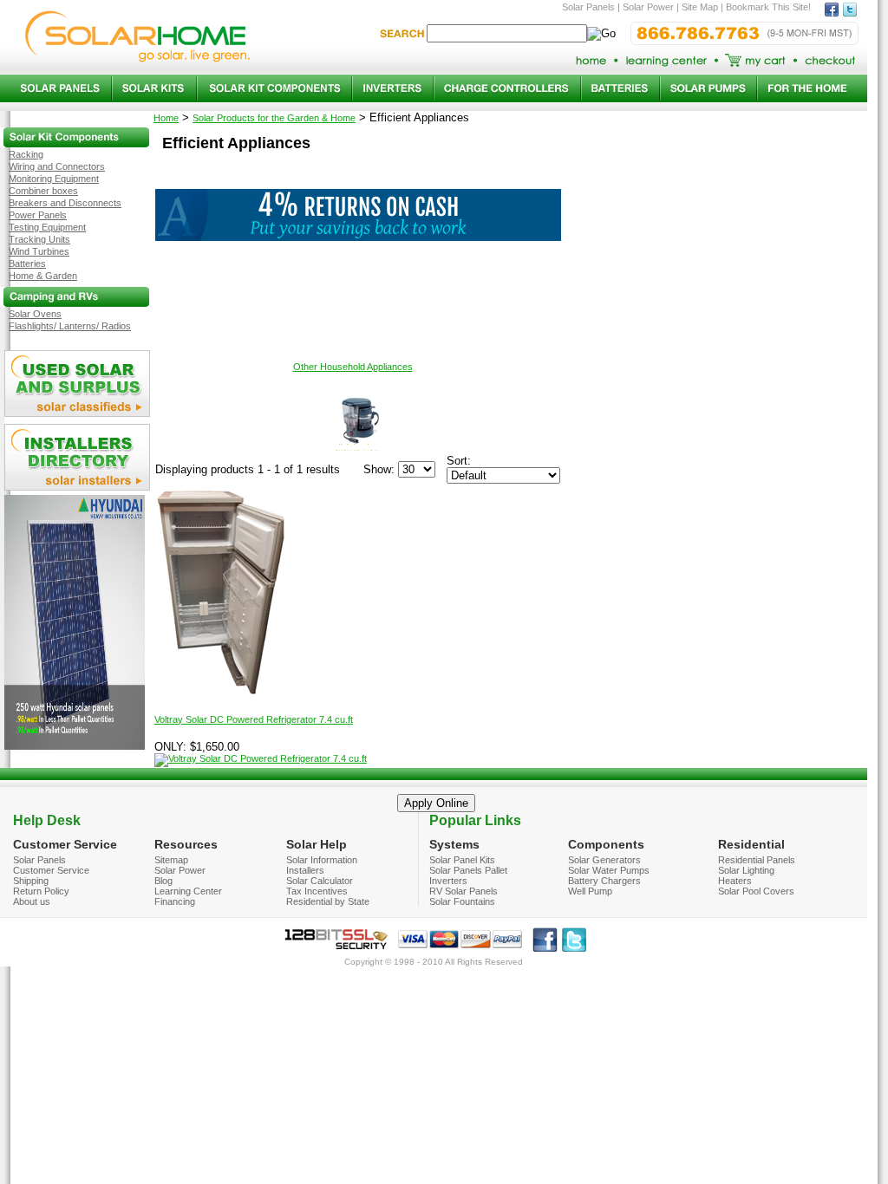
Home (166, 118)
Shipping (31, 880)
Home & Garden (43, 275)
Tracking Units (39, 239)
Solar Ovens (35, 314)
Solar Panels (39, 860)
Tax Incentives (317, 891)
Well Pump (590, 891)
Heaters (735, 880)
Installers (305, 870)
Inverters (448, 880)
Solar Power (180, 870)
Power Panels (38, 215)
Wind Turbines (39, 251)
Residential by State (327, 901)
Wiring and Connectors (57, 166)
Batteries (27, 263)
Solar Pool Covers (756, 891)
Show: (379, 469)
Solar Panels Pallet (468, 870)
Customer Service (51, 870)
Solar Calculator (319, 880)
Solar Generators (604, 860)
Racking (26, 154)
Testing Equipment (47, 227)
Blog (163, 880)
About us (31, 901)
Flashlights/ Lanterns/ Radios (70, 326)
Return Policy (41, 891)
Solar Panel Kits (462, 860)
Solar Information (321, 860)
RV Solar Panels (463, 891)
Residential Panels (756, 860)
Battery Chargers (604, 880)
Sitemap (171, 860)
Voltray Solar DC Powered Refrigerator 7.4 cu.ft (253, 719)
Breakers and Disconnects (65, 203)
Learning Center (188, 891)
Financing (174, 901)
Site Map (700, 7)
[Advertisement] (358, 280)
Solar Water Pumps (609, 870)
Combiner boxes (43, 190)
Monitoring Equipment (54, 178)
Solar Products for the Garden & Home (274, 118)
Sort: (459, 460)
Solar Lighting (746, 870)
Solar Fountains (462, 901)
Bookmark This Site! (768, 7)
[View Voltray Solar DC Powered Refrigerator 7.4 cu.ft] (260, 758)
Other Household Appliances (353, 366)
